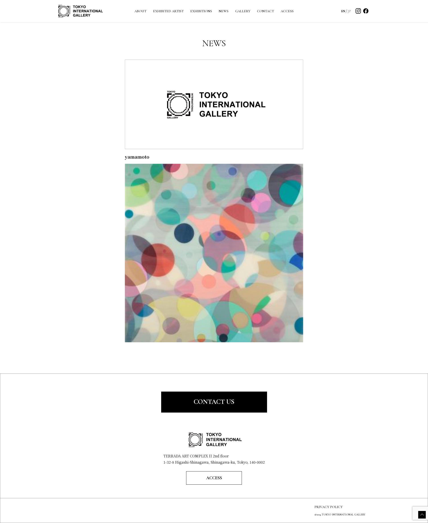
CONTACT (265, 11)
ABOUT (140, 11)
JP (349, 11)
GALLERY (242, 11)
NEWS (223, 11)
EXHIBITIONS (201, 11)
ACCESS (287, 11)
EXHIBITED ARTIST (168, 11)
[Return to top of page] (422, 515)
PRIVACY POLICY (329, 507)
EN (343, 11)
